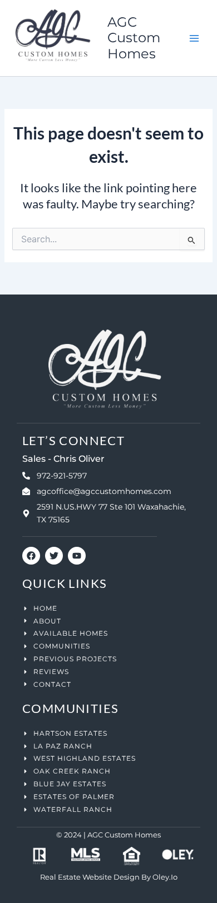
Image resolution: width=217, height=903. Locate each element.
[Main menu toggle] (194, 38)
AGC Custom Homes (133, 38)
